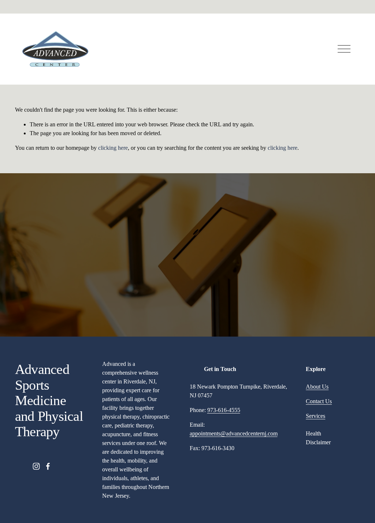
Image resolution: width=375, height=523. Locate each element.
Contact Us (319, 401)
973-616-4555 (223, 410)
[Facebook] (48, 466)
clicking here (113, 148)
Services (315, 416)
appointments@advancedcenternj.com (234, 433)
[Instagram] (36, 466)
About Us (317, 386)
